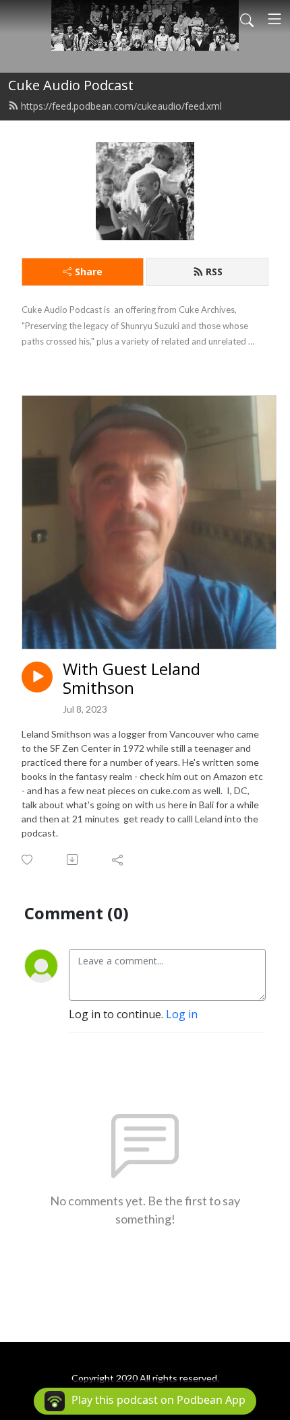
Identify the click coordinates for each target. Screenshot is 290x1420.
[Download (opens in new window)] (73, 859)
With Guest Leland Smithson (131, 679)
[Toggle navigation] (274, 19)
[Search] (247, 18)
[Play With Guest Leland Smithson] (37, 677)
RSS (214, 271)
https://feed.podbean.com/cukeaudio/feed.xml (121, 106)
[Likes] (28, 860)
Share (89, 271)
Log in (182, 1014)
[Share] (118, 859)
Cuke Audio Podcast (71, 85)
